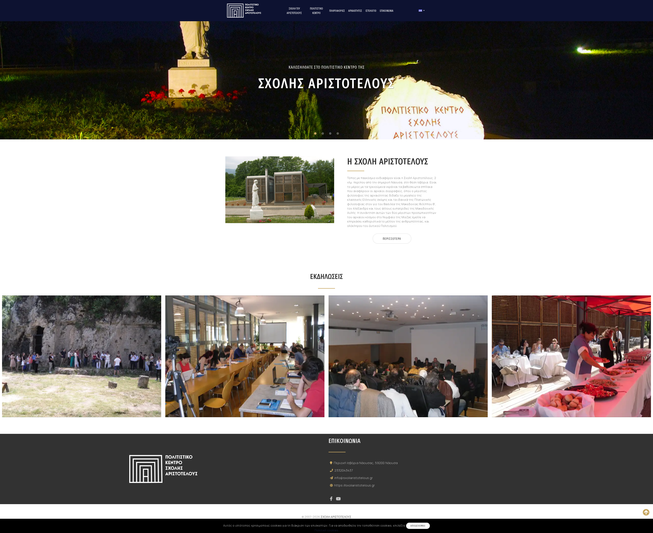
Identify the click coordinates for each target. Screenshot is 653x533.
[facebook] (331, 499)
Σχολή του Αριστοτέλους (294, 11)
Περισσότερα (392, 239)
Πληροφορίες (337, 10)
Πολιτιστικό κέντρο (316, 11)
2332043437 (343, 470)
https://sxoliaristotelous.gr (354, 485)
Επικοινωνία (386, 10)
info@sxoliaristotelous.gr (353, 478)
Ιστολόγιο (370, 10)
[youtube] (338, 499)
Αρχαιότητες (355, 10)
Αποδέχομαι (418, 525)
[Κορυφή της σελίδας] (646, 512)
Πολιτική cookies (326, 530)
